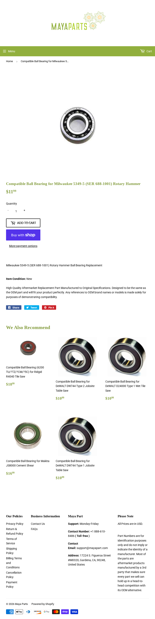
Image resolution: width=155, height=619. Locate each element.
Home (9, 61)
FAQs (34, 529)
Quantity (11, 203)
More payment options (23, 246)
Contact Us (38, 523)
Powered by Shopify (42, 603)
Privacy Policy (14, 523)
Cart (149, 51)
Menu (11, 51)
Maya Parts (21, 603)
